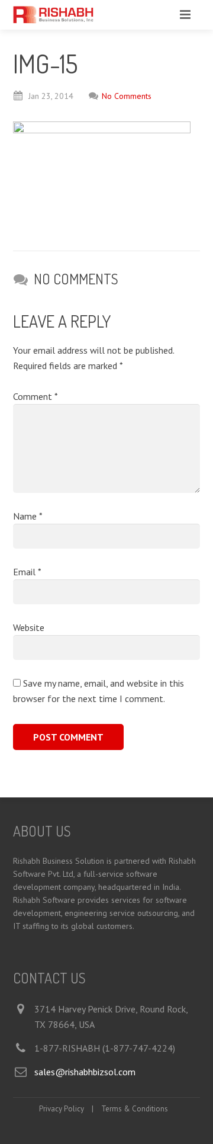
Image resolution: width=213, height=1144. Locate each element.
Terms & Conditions (134, 1109)
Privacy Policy (61, 1109)
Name (27, 516)
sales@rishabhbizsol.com (84, 1072)
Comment (35, 396)
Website (28, 627)
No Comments (126, 96)
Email (27, 572)
